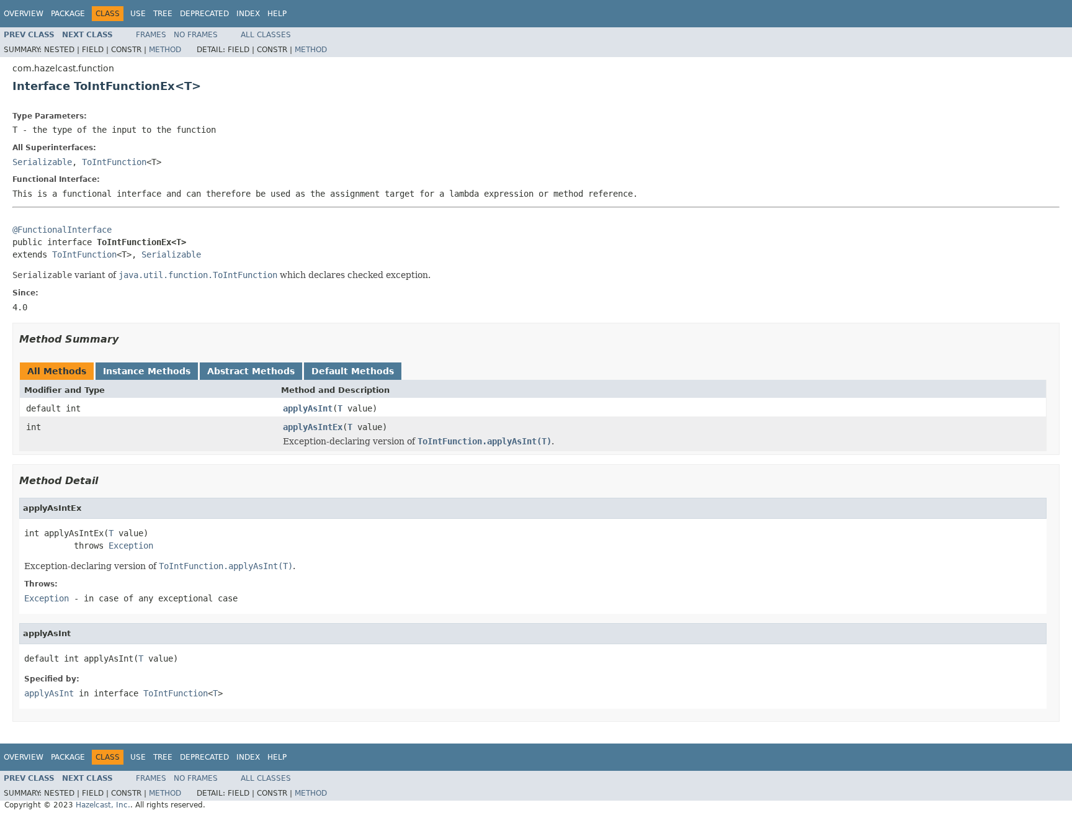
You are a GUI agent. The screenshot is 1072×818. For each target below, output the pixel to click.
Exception (131, 546)
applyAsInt (308, 408)
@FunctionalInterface (62, 230)
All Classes (266, 34)
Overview (23, 13)
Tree (162, 13)
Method (165, 49)
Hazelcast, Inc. (103, 805)
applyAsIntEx (312, 427)
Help (277, 13)
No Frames (196, 34)
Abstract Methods (251, 371)
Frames (151, 34)
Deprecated (204, 13)
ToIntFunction (114, 162)
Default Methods (352, 371)
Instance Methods (146, 371)
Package (68, 13)
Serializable (42, 162)
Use (138, 13)
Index (248, 13)
